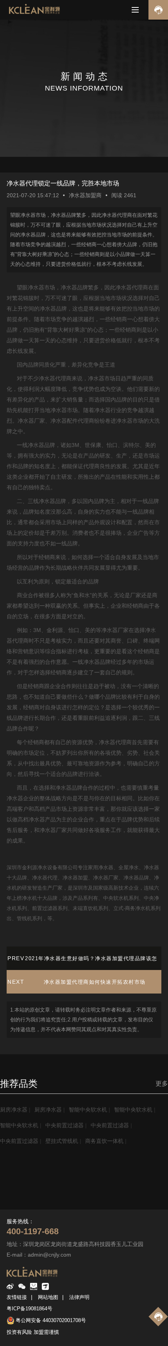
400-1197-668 (33, 1231)
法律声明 (79, 1297)
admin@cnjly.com (49, 1255)
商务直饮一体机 (104, 1141)
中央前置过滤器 (64, 1125)
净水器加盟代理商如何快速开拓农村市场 (95, 982)
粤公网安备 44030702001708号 (51, 1320)
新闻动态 (23, 1207)
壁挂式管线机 (61, 1141)
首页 (5, 1207)
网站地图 (48, 1297)
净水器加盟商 (85, 195)
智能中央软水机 (88, 1109)
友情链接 (17, 1297)
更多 (161, 1083)
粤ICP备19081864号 (29, 1308)
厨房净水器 (13, 1109)
